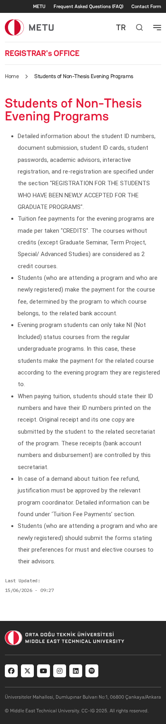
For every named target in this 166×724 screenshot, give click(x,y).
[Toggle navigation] (157, 27)
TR (121, 27)
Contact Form (146, 6)
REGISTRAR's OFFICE (42, 53)
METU (39, 6)
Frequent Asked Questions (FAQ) (88, 6)
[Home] (29, 27)
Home (12, 76)
